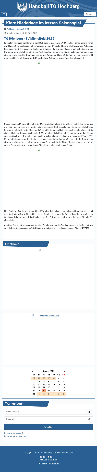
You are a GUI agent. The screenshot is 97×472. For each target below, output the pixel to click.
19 (44, 387)
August (46, 371)
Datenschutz (54, 464)
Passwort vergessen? (13, 433)
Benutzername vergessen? (16, 436)
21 (54, 387)
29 (58, 390)
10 (34, 384)
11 (39, 384)
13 (49, 384)
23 (63, 387)
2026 (52, 371)
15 (58, 384)
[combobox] (90, 14)
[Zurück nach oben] (92, 467)
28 (54, 390)
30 (63, 390)
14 (54, 384)
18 (39, 387)
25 (39, 390)
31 (34, 394)
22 (58, 387)
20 (49, 387)
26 (44, 390)
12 (44, 384)
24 (34, 390)
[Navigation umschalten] (4, 14)
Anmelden (48, 427)
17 (34, 387)
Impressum (43, 464)
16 (63, 384)
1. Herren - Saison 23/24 (18, 29)
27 (49, 390)
